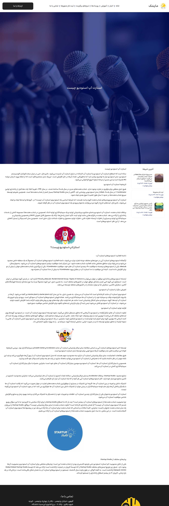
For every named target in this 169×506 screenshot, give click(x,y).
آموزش (104, 6)
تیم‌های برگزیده (82, 6)
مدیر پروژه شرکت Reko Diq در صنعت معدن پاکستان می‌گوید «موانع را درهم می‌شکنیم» (143, 177)
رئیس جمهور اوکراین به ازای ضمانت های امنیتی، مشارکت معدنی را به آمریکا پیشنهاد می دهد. (142, 206)
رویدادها (95, 6)
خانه (118, 6)
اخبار (111, 6)
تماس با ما (53, 6)
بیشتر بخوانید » (147, 186)
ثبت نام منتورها (67, 6)
